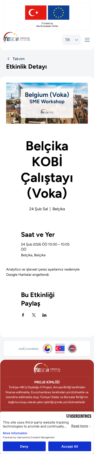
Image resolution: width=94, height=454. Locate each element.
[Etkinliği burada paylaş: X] (34, 315)
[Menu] (87, 39)
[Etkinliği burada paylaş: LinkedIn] (44, 315)
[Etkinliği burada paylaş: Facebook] (23, 315)
